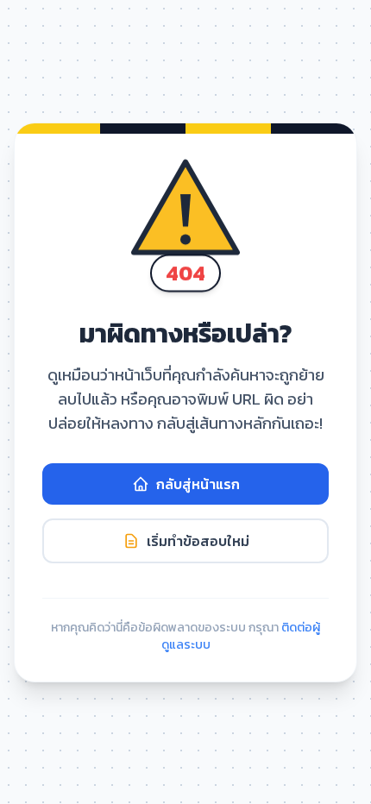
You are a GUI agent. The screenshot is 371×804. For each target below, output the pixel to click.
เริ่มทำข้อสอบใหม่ (198, 541)
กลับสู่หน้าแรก (198, 484)
